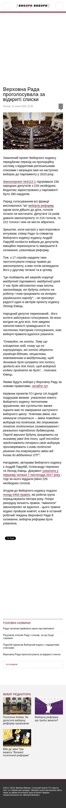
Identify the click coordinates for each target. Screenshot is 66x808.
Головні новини (16, 623)
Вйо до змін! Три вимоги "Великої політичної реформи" (16, 752)
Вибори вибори (33, 6)
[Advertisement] (33, 50)
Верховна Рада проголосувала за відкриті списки (31, 654)
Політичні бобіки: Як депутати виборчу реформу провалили (16, 720)
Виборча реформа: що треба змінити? (47, 719)
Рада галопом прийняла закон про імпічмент (28, 628)
